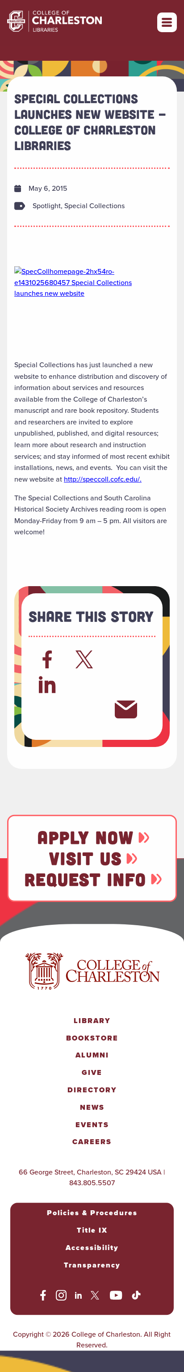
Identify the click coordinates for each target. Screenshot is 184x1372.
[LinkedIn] (47, 684)
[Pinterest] (47, 709)
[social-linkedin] (78, 1297)
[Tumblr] (126, 684)
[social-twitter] (96, 1297)
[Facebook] (47, 659)
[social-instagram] (61, 1297)
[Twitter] (86, 659)
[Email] (126, 709)
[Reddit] (126, 659)
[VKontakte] (86, 709)
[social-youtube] (116, 1297)
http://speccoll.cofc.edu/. (103, 479)
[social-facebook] (43, 1297)
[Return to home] (74, 22)
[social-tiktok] (136, 1297)
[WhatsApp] (86, 684)
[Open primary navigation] (167, 22)
